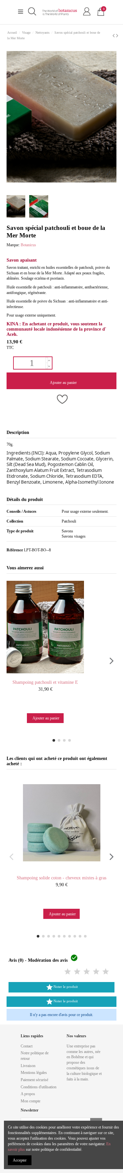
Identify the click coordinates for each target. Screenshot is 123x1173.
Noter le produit (62, 987)
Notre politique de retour (35, 1056)
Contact (26, 1046)
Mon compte (30, 1101)
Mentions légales (34, 1072)
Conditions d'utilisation (38, 1087)
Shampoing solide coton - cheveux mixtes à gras (61, 877)
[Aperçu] (51, 675)
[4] (96, 972)
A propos (28, 1094)
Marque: (13, 245)
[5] (106, 972)
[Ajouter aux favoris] (61, 399)
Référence (15, 550)
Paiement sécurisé (34, 1080)
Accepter (20, 1160)
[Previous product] (114, 35)
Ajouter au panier (63, 382)
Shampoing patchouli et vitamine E (45, 682)
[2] (77, 972)
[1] (68, 972)
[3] (87, 972)
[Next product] (117, 35)
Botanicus (28, 245)
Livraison (28, 1065)
